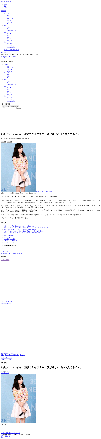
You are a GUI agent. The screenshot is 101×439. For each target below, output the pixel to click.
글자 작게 (3, 141)
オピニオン (7, 25)
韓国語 (6, 4)
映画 (8, 37)
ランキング (7, 42)
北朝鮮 (9, 20)
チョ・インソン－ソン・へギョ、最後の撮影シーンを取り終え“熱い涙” (24, 231)
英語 (5, 6)
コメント (9, 45)
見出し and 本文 (14, 106)
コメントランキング (6, 358)
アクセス (9, 43)
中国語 (6, 7)
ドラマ (9, 33)
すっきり (11, 355)
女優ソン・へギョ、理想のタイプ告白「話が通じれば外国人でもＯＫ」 (24, 232)
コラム (9, 28)
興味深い (16, 355)
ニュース (6, 14)
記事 (5, 251)
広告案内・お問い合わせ (13, 433)
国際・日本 (10, 18)
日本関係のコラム (12, 30)
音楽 (8, 35)
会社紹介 (3, 433)
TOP (2, 437)
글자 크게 (9, 141)
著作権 (8, 436)
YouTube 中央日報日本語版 (11, 50)
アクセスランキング (6, 301)
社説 (8, 27)
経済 (8, 17)
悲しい (7, 355)
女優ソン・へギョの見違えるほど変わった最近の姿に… (19, 226)
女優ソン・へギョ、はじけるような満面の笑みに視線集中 (20, 229)
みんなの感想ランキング (8, 353)
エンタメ (6, 32)
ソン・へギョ (48, 191)
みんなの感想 (11, 47)
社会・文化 (10, 22)
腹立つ (2, 355)
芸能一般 (9, 40)
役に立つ (22, 355)
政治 (8, 15)
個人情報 (3, 436)
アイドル (9, 38)
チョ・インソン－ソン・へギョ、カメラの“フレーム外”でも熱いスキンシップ (26, 227)
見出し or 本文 (6, 106)
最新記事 (3, 11)
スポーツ (9, 23)
